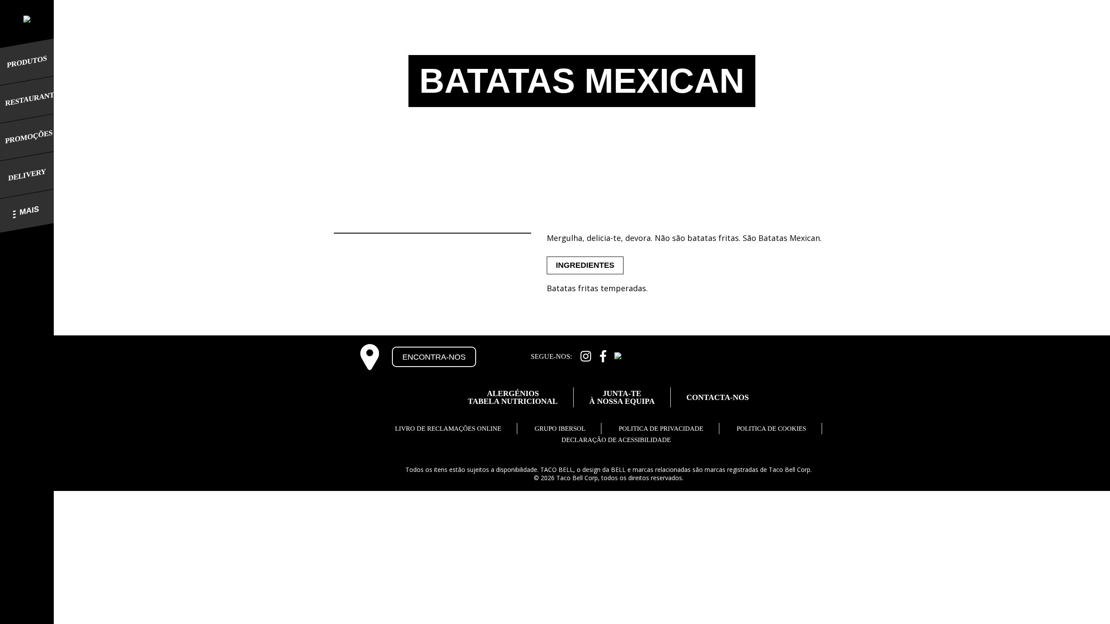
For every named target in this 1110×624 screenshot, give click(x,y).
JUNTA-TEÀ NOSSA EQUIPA (622, 397)
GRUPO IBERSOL (560, 428)
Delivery (27, 174)
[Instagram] (586, 355)
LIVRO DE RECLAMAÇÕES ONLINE (448, 428)
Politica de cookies (771, 428)
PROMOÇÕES (27, 137)
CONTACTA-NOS (717, 397)
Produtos (27, 61)
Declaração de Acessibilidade (616, 439)
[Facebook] (603, 355)
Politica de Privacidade (661, 428)
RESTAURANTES (27, 98)
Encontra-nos (434, 357)
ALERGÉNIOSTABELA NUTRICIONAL (513, 397)
